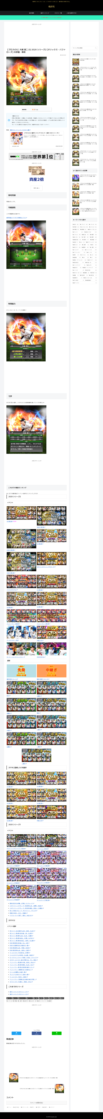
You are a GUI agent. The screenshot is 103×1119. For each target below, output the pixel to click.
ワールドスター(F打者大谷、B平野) (19, 953)
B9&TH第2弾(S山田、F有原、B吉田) (19, 948)
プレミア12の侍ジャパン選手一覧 (19, 974)
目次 (35, 188)
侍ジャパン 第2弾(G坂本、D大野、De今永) (21, 938)
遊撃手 (52, 998)
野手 (63, 998)
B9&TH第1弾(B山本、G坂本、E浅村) (19, 950)
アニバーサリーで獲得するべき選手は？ (20, 970)
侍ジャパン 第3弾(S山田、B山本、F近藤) (21, 936)
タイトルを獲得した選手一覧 (17, 972)
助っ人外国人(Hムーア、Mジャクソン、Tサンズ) (23, 911)
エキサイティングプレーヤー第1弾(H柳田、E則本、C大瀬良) (26, 908)
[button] (95, 48)
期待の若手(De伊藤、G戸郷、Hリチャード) (21, 903)
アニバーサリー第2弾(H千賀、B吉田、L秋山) (22, 962)
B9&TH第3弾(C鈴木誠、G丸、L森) (19, 943)
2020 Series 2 (22, 998)
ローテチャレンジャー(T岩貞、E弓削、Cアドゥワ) (23, 957)
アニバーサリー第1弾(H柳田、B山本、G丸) (21, 965)
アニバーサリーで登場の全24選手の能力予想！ (22, 979)
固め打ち (26, 1001)
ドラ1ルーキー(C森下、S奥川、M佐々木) (21, 915)
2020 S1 (9, 998)
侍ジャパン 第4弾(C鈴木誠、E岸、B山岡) (21, 933)
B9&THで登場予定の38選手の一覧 (19, 945)
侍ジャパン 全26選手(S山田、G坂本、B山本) (22, 931)
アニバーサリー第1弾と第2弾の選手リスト (21, 967)
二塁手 (36, 998)
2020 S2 (15, 998)
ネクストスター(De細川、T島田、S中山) (21, 982)
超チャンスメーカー (42, 1001)
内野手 (41, 998)
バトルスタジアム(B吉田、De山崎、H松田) (21, 955)
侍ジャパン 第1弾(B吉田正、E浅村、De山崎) (22, 940)
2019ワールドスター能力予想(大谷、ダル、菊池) (23, 960)
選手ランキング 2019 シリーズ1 (18, 992)
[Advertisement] (36, 36)
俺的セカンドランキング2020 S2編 (19, 130)
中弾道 (15, 1001)
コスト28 (10, 1001)
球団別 (46, 998)
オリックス (30, 998)
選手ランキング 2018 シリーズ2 (18, 994)
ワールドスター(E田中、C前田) (18, 977)
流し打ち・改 (33, 1001)
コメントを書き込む (36, 1102)
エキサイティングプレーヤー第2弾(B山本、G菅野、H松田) (25, 906)
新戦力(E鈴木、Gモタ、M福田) (18, 913)
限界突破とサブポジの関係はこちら (16, 218)
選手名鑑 (57, 998)
